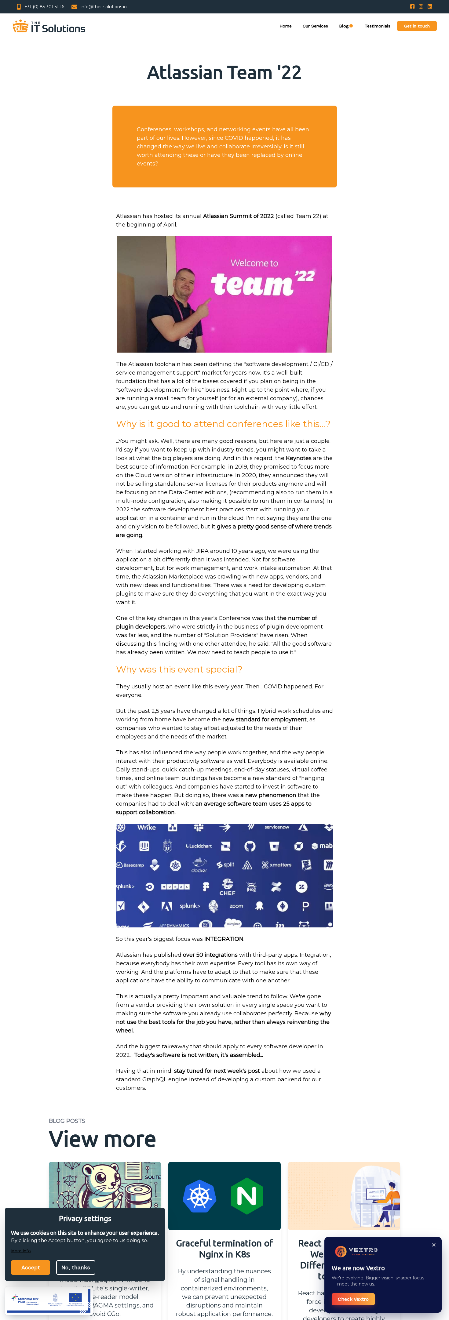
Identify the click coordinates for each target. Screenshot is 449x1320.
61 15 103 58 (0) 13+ (44, 6)
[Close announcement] (433, 1245)
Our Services (300, 27)
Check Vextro (353, 1299)
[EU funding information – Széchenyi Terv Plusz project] (49, 1300)
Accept (30, 1267)
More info (22, 1250)
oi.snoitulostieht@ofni (104, 6)
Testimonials (370, 27)
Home (266, 27)
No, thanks (75, 1267)
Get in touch (414, 27)
